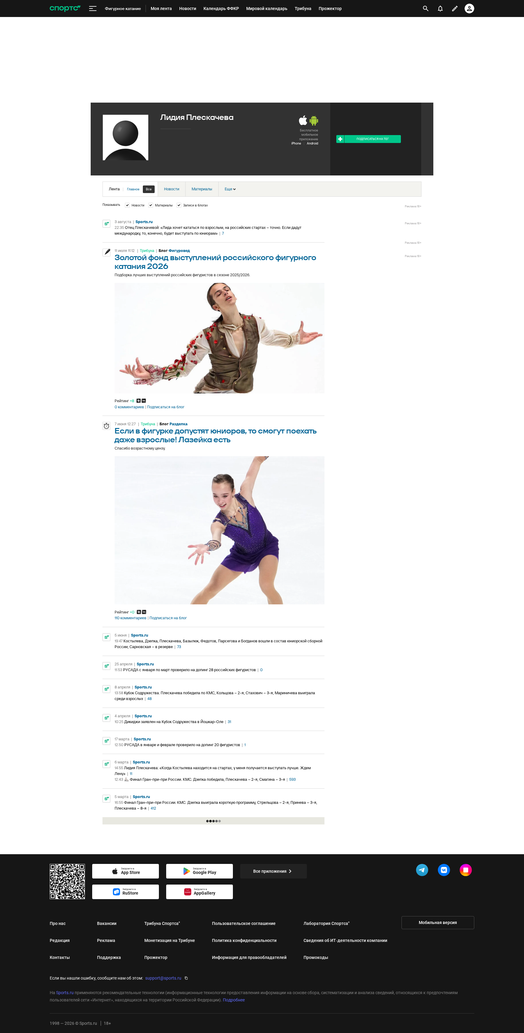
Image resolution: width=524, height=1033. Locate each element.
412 (153, 808)
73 (179, 646)
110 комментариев (130, 618)
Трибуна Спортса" (162, 923)
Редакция (60, 940)
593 (292, 779)
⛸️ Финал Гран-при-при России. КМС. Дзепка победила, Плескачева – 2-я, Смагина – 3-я (204, 779)
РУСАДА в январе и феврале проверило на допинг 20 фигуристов (182, 744)
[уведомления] (440, 8)
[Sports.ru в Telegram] (423, 871)
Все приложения (270, 871)
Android (312, 143)
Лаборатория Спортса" (327, 923)
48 (149, 698)
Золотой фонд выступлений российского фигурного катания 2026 (215, 262)
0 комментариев (129, 407)
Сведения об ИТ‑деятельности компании (345, 940)
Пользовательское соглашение (244, 923)
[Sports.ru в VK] (445, 871)
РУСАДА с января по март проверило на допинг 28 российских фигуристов (189, 669)
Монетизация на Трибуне (169, 940)
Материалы (202, 189)
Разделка (178, 423)
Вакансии (106, 923)
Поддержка (109, 957)
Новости (171, 189)
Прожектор (155, 957)
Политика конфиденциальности (244, 940)
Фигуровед (179, 250)
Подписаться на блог (165, 407)
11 (131, 773)
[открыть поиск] (425, 8)
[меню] (93, 8)
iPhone (296, 143)
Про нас (58, 923)
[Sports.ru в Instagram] (467, 871)
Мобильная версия (438, 922)
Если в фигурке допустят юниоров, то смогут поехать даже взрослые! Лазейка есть (216, 435)
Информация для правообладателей (249, 957)
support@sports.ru (163, 978)
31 (229, 721)
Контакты (60, 957)
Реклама (106, 940)
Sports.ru (144, 221)
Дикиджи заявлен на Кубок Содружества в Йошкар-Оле (173, 721)
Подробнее (234, 999)
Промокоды (316, 957)
